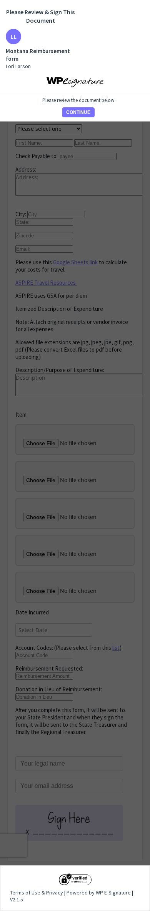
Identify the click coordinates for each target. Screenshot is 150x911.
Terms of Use (26, 892)
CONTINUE (78, 112)
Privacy (54, 892)
